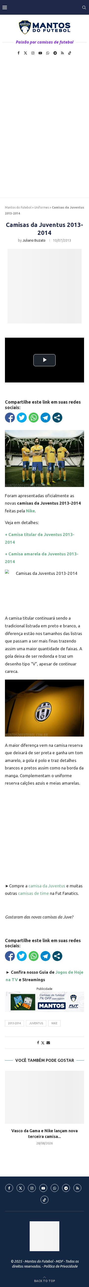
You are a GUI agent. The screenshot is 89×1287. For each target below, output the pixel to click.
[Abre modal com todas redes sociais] (57, 418)
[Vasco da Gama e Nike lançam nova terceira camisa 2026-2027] (44, 1097)
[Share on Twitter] (42, 1043)
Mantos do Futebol (18, 207)
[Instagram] (32, 53)
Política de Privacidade (60, 1266)
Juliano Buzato (33, 240)
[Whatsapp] (47, 53)
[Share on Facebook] (38, 1043)
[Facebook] (19, 53)
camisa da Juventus (46, 885)
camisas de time (33, 893)
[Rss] (62, 53)
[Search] (84, 7)
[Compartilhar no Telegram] (45, 418)
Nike (54, 1023)
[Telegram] (55, 53)
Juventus (36, 1023)
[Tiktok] (69, 53)
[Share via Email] (48, 1043)
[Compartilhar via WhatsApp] (34, 418)
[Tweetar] (22, 418)
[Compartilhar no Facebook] (10, 418)
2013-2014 (14, 1023)
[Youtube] (40, 53)
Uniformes (41, 207)
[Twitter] (25, 53)
